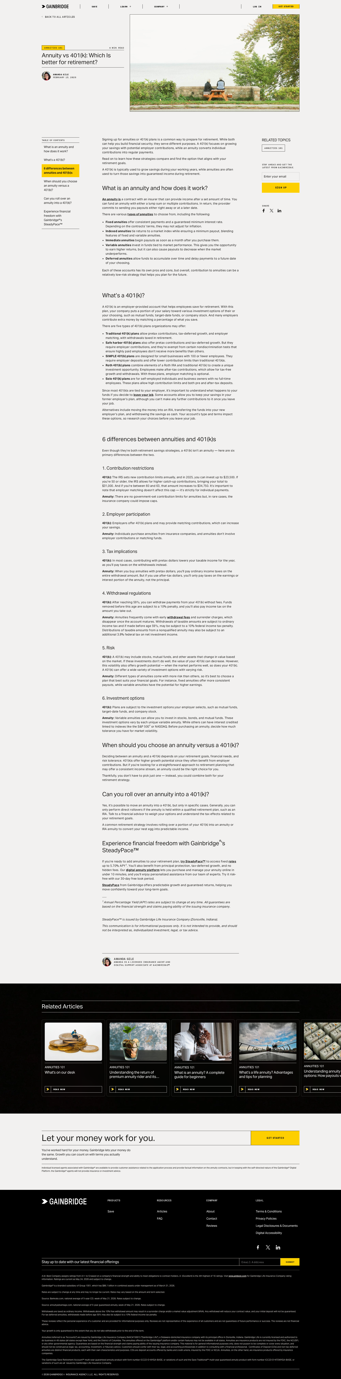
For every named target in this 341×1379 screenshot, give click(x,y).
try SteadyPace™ (193, 861)
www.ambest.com (237, 1276)
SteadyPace (110, 885)
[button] (125, 6)
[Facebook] (258, 1247)
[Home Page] (55, 6)
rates (232, 861)
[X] (268, 1247)
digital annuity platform (143, 870)
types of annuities (140, 214)
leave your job (144, 395)
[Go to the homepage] (64, 1201)
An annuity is (111, 199)
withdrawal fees (178, 617)
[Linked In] (278, 1247)
